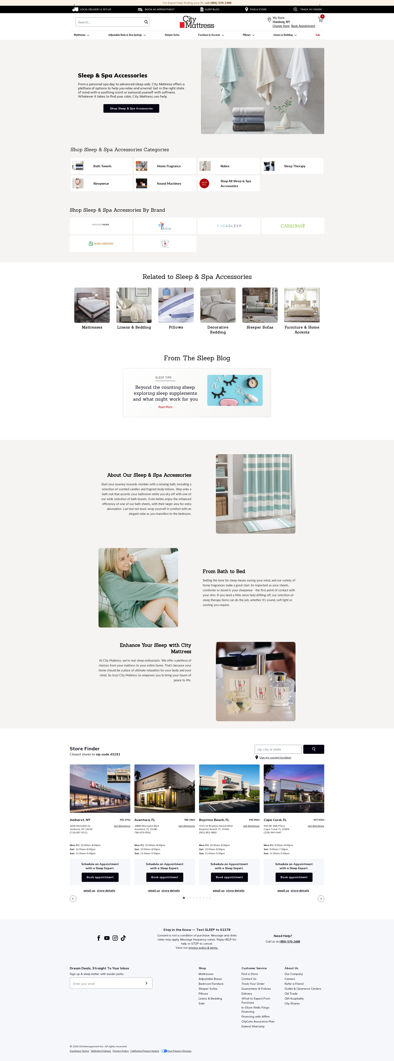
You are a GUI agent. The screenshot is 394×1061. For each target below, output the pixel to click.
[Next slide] (321, 898)
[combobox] (112, 21)
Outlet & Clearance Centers (303, 988)
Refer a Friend (294, 984)
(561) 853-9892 (208, 832)
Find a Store (250, 974)
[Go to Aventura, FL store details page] (164, 788)
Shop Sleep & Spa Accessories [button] (131, 108)
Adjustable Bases (210, 979)
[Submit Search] (146, 21)
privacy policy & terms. (203, 948)
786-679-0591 (142, 832)
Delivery (247, 993)
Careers (290, 979)
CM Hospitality (294, 998)
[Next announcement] (319, 4)
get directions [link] (122, 825)
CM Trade (291, 993)
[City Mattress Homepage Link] (197, 22)
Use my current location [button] (275, 757)
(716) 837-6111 (78, 832)
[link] (91, 9)
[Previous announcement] (74, 4)
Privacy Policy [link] (121, 1050)
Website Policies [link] (101, 1050)
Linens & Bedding (210, 998)
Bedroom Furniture (211, 984)
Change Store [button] (281, 26)
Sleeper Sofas (208, 988)
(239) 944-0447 (272, 832)
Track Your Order (253, 984)
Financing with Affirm (256, 1016)
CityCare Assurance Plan (258, 1021)
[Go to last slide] (73, 898)
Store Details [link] (106, 890)
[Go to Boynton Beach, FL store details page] (229, 788)
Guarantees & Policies (256, 988)
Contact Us (249, 979)
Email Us (89, 890)
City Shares (292, 1003)
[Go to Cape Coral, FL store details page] (294, 788)
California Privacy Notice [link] (144, 1050)
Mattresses (206, 974)
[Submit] (146, 983)
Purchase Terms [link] (79, 1050)
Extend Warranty (253, 1026)
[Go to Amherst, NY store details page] (100, 788)
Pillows (203, 993)
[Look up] (313, 749)
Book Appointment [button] (303, 26)
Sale (202, 1003)
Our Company (294, 974)
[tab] (184, 898)
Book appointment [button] (100, 877)
